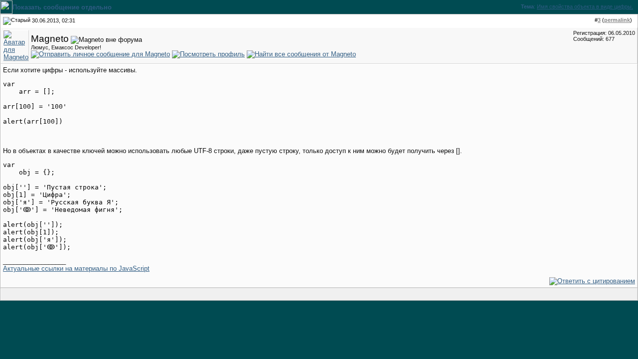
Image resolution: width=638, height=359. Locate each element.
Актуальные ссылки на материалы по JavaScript (76, 268)
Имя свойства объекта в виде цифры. (585, 6)
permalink (617, 20)
